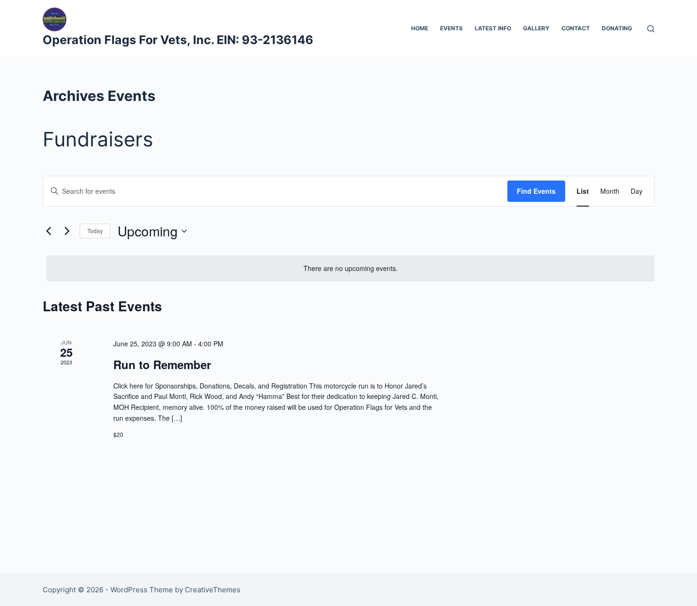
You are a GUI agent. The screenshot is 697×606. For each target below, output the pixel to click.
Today (95, 230)
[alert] (350, 268)
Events (451, 28)
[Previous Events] (48, 231)
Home (419, 28)
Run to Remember (162, 364)
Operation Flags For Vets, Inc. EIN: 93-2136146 (178, 40)
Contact (575, 28)
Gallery (536, 28)
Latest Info (493, 28)
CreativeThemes (212, 589)
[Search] (650, 28)
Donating (617, 28)
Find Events (536, 191)
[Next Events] (67, 231)
